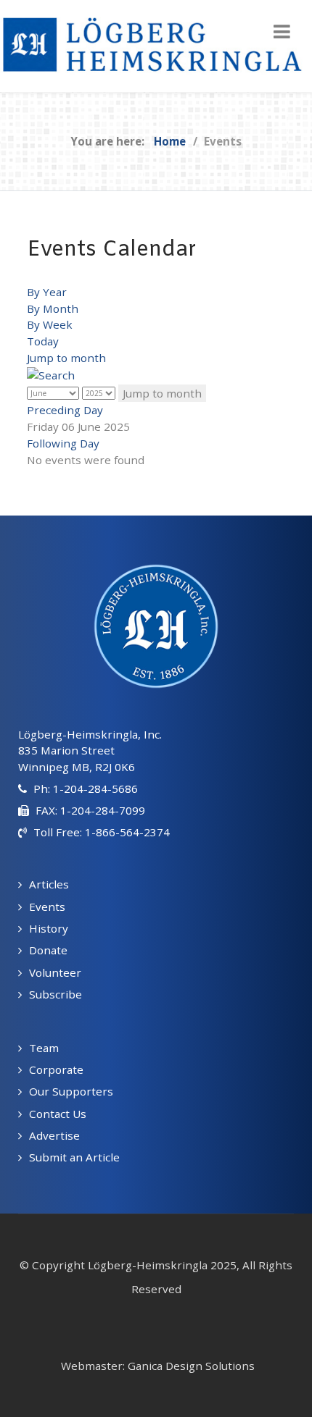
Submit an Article (74, 1157)
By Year (47, 292)
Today (43, 341)
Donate (48, 950)
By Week (50, 324)
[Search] (51, 374)
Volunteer (55, 972)
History (48, 928)
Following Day (63, 443)
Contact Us (57, 1113)
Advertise (54, 1135)
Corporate (56, 1069)
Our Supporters (71, 1091)
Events (47, 906)
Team (44, 1047)
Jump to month (66, 357)
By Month (52, 308)
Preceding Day (65, 410)
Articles (49, 884)
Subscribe (55, 994)
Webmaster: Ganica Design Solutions (158, 1365)
